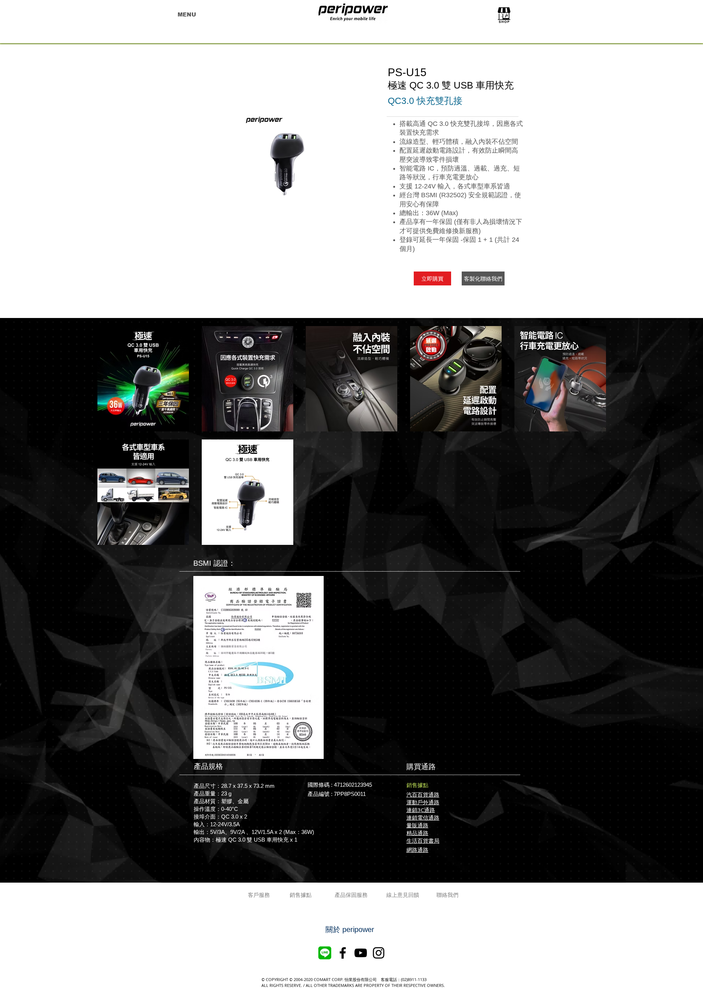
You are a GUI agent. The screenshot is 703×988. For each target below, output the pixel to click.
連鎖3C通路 (420, 809)
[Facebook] (342, 953)
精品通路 (417, 833)
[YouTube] (360, 953)
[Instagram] (378, 953)
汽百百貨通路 (422, 794)
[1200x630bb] (324, 953)
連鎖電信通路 (422, 817)
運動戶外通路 (422, 802)
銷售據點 (417, 785)
